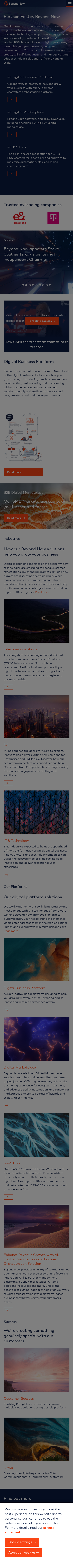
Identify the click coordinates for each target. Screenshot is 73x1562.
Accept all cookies (21, 1552)
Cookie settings (20, 1542)
